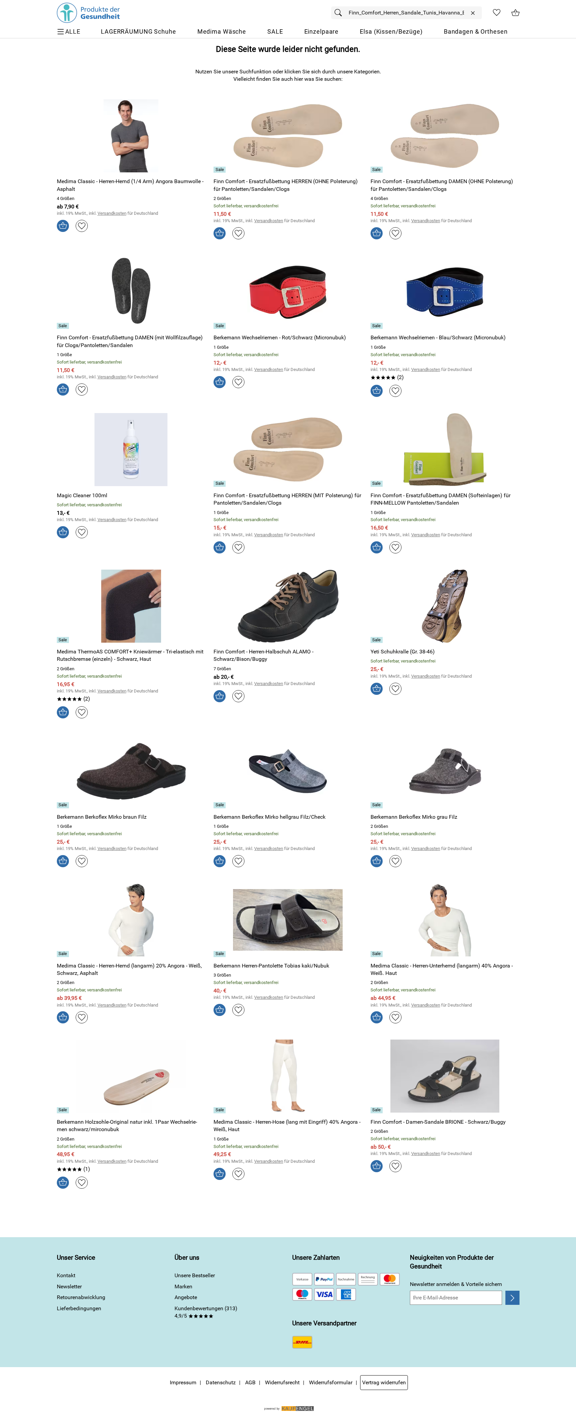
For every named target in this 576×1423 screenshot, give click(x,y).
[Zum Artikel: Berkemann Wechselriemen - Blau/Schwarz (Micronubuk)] (445, 292)
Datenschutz (221, 1382)
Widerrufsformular (330, 1382)
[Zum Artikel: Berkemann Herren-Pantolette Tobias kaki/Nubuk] (288, 919)
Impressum (183, 1382)
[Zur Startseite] (88, 13)
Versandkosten (112, 213)
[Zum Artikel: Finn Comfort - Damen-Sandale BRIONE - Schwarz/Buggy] (445, 1076)
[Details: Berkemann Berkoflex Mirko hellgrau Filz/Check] (220, 805)
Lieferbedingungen (79, 1308)
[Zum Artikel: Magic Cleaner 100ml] (131, 449)
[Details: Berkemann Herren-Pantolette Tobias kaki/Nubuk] (220, 954)
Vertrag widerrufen (384, 1382)
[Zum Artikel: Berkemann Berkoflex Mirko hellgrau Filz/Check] (288, 771)
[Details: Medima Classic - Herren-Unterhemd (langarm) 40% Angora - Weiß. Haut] (377, 954)
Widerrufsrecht (282, 1382)
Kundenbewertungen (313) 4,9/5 (206, 1312)
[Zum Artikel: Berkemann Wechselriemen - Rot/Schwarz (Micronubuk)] (288, 292)
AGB (250, 1382)
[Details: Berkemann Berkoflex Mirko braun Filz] (64, 805)
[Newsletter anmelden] (512, 1298)
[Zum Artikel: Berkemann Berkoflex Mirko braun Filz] (131, 771)
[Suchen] (340, 12)
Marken (183, 1286)
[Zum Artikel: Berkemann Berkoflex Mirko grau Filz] (445, 771)
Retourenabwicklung (81, 1297)
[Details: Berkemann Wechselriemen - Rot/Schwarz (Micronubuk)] (220, 326)
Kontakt (66, 1275)
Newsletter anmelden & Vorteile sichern (456, 1284)
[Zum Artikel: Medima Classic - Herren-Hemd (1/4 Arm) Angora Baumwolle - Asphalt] (131, 135)
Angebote (186, 1297)
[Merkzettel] (497, 13)
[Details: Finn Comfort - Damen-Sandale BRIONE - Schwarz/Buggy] (377, 1110)
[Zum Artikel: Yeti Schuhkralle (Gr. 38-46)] (445, 606)
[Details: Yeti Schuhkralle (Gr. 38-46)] (377, 640)
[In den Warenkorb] (63, 226)
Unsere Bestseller (195, 1275)
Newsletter (69, 1286)
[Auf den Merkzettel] (82, 226)
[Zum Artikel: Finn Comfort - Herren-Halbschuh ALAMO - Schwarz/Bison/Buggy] (288, 606)
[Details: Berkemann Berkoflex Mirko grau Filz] (377, 805)
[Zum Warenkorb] (515, 13)
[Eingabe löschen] (473, 13)
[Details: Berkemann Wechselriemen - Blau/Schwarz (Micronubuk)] (377, 326)
